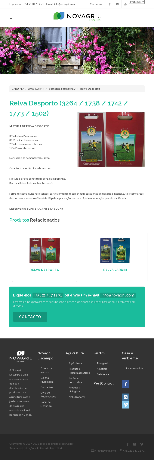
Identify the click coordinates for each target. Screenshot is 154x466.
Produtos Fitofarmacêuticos (79, 370)
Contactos (96, 4)
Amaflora (102, 368)
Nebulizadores (77, 396)
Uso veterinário (134, 368)
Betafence (103, 374)
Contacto (30, 317)
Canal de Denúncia (46, 403)
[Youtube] (125, 4)
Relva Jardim (115, 270)
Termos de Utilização (21, 448)
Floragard (102, 363)
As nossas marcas (47, 370)
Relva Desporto (90, 88)
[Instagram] (117, 4)
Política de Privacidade (50, 448)
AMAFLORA (35, 88)
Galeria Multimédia (47, 379)
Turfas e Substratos (75, 380)
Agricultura (75, 363)
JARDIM (17, 88)
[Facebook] (110, 4)
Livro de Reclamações (48, 394)
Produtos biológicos (75, 389)
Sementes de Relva (61, 88)
